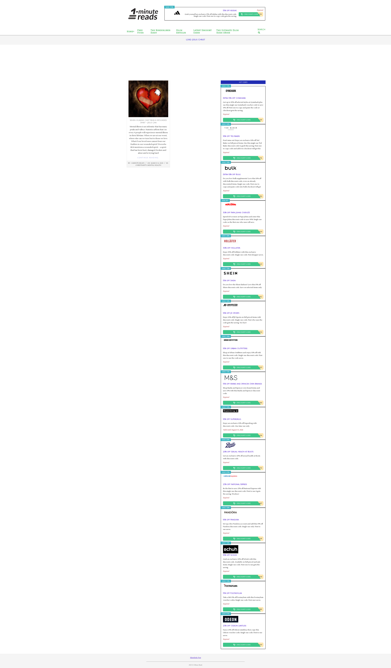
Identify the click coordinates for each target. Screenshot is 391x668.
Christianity (141, 165)
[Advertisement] (195, 62)
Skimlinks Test (195, 658)
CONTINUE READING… (148, 158)
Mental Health (154, 165)
